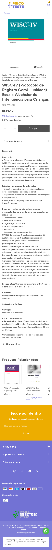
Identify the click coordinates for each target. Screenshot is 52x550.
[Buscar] (46, 13)
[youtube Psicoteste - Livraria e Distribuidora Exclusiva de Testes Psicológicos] (29, 471)
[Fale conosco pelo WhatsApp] (46, 531)
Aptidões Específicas (27, 75)
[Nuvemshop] (26, 532)
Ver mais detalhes (13, 120)
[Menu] (4, 5)
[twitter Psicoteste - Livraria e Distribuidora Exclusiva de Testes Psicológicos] (37, 471)
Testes (12, 75)
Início (4, 75)
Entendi (8, 544)
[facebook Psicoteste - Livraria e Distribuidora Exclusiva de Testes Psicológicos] (22, 471)
